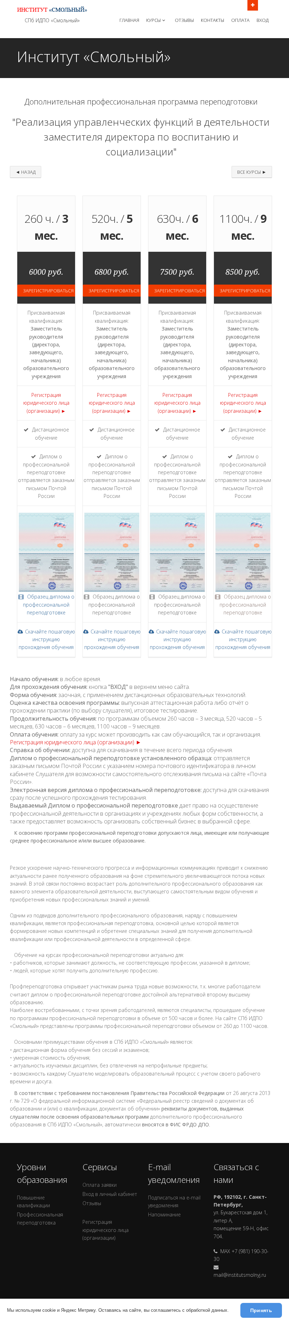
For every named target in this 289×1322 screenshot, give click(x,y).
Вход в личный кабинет (109, 1194)
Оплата (240, 20)
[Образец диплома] (46, 569)
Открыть (252, 5)
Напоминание (164, 1214)
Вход (263, 20)
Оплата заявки (99, 1184)
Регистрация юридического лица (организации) (105, 1230)
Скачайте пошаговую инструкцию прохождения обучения (47, 639)
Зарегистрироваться (48, 290)
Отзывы (184, 20)
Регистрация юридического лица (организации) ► (46, 403)
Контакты (212, 20)
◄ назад (26, 172)
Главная (129, 20)
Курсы (153, 20)
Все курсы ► (251, 172)
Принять (261, 1310)
